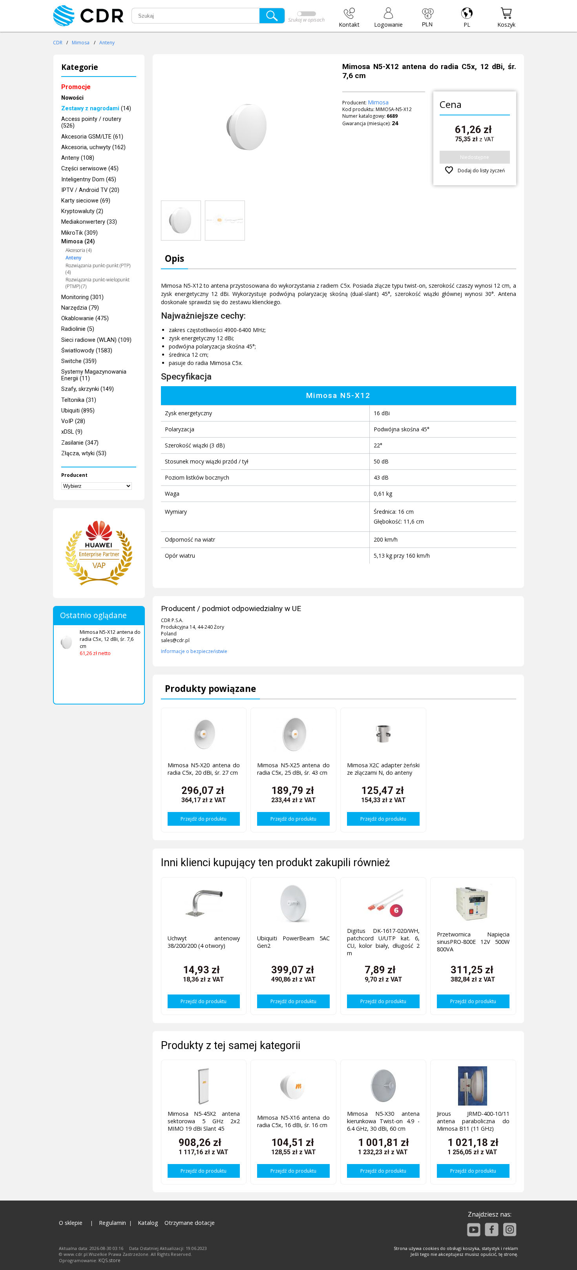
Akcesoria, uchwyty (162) (93, 147)
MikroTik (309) (79, 233)
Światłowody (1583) (86, 350)
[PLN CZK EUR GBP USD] (427, 17)
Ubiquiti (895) (78, 410)
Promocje (76, 87)
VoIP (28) (73, 421)
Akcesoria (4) (78, 250)
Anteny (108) (77, 158)
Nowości (72, 98)
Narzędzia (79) (80, 308)
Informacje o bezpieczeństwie (194, 651)
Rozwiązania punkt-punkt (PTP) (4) (98, 269)
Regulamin (112, 1222)
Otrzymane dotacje (189, 1222)
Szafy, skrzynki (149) (87, 389)
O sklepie (70, 1222)
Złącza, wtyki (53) (83, 453)
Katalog (148, 1222)
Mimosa (80, 42)
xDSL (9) (71, 432)
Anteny (107, 42)
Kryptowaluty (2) (82, 211)
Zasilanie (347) (80, 443)
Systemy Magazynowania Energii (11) (93, 375)
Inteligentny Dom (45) (88, 179)
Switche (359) (79, 361)
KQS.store (110, 1260)
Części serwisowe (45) (90, 168)
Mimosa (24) (78, 241)
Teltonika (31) (78, 400)
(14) (96, 108)
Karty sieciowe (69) (85, 200)
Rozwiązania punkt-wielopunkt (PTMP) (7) (98, 283)
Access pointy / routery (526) (91, 122)
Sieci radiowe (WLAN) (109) (96, 340)
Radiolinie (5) (77, 329)
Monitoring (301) (82, 297)
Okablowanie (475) (85, 318)
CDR (57, 42)
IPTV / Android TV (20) (90, 190)
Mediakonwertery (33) (89, 222)
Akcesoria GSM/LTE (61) (92, 136)
